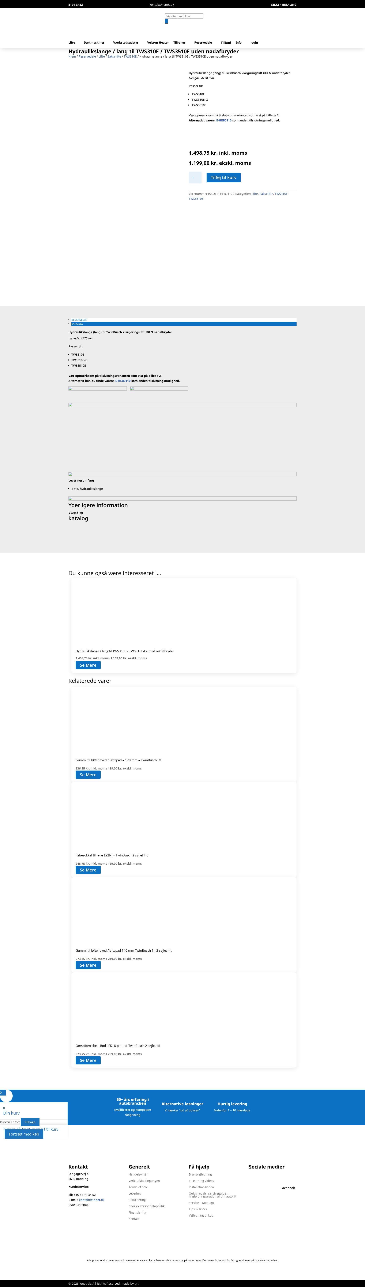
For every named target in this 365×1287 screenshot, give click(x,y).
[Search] (166, 21)
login (254, 42)
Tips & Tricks (198, 1209)
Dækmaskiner (94, 42)
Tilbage (30, 1122)
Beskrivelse (79, 320)
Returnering (137, 1200)
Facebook (288, 1188)
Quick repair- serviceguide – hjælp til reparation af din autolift (212, 1195)
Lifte (71, 42)
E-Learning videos (201, 1181)
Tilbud (226, 43)
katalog (77, 324)
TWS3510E (196, 199)
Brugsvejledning (200, 1174)
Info (239, 42)
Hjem (72, 56)
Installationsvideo (201, 1187)
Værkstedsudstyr (125, 42)
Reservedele (203, 42)
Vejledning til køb (201, 1215)
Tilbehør (179, 42)
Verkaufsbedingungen (144, 1181)
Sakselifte (114, 56)
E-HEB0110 (123, 381)
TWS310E (130, 56)
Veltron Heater (158, 42)
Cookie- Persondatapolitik (147, 1206)
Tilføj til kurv (224, 177)
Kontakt (134, 1219)
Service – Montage (202, 1203)
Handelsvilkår (138, 1174)
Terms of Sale (138, 1187)
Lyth (137, 1283)
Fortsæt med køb (24, 1134)
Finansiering (137, 1212)
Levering (135, 1193)
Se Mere (88, 665)
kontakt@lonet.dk (92, 1200)
